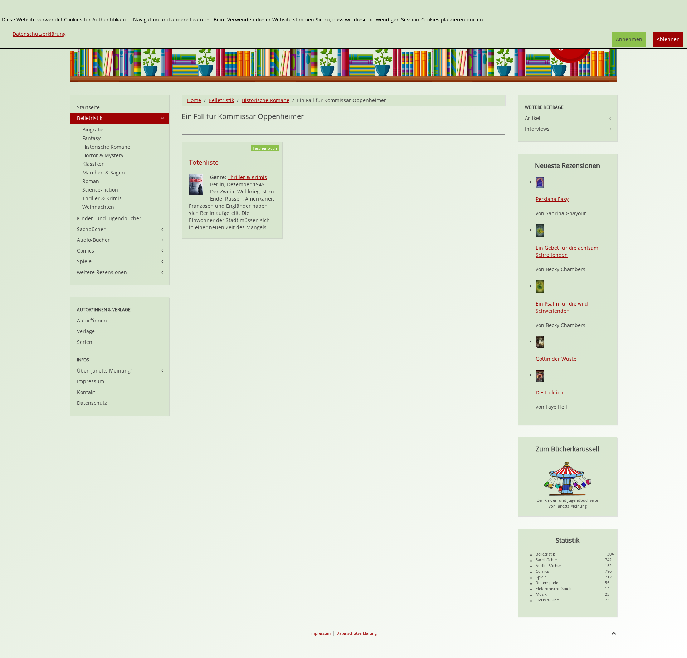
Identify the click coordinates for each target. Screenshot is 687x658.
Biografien (94, 129)
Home (194, 100)
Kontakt (86, 392)
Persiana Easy (552, 199)
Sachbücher (91, 229)
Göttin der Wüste (556, 358)
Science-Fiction (100, 189)
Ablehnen (668, 39)
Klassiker (93, 163)
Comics (85, 250)
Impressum (90, 381)
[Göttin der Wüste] (540, 341)
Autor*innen (92, 320)
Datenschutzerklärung (356, 633)
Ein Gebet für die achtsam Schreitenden (567, 251)
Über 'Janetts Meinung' (104, 370)
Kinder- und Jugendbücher (109, 218)
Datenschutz (92, 402)
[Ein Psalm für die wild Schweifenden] (540, 286)
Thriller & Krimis (247, 177)
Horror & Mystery (102, 155)
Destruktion (550, 392)
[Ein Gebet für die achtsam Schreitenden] (540, 230)
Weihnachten (98, 206)
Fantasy (91, 138)
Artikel (532, 118)
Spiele (84, 261)
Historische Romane (265, 100)
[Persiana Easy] (540, 182)
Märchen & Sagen (103, 172)
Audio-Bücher (93, 239)
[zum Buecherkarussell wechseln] (567, 478)
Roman (90, 181)
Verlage (86, 331)
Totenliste (204, 162)
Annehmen (629, 39)
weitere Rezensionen (102, 272)
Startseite (88, 107)
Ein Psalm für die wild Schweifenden (562, 307)
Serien (84, 341)
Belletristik (221, 100)
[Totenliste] (196, 184)
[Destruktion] (540, 375)
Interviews (537, 128)
